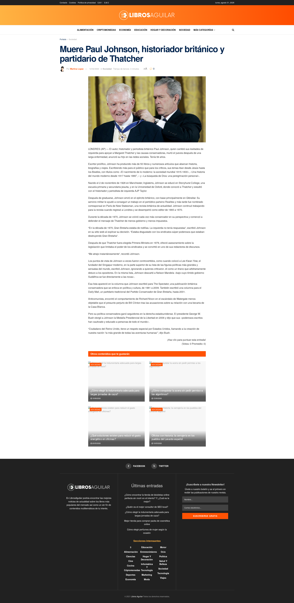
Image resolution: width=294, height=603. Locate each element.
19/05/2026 (157, 443)
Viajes (163, 577)
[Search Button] (233, 29)
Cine (130, 560)
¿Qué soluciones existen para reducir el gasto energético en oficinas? (115, 437)
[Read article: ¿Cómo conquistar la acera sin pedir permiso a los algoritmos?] (177, 381)
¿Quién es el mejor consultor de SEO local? (147, 506)
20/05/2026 (96, 443)
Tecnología (163, 573)
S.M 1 (100, 2)
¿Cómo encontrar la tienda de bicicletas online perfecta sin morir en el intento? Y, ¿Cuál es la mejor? (146, 498)
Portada (63, 39)
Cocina (130, 565)
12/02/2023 (94, 68)
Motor (163, 547)
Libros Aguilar (137, 596)
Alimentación (85, 29)
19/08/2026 (96, 398)
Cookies (72, 2)
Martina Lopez (77, 68)
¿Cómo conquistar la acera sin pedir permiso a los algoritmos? (177, 392)
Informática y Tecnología (147, 567)
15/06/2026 (157, 398)
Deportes (130, 574)
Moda (147, 579)
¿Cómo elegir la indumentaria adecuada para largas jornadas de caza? (114, 392)
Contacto (63, 2)
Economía (125, 29)
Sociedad (184, 29)
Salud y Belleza (163, 562)
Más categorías (203, 29)
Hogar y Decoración (163, 29)
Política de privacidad (87, 2)
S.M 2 (106, 2)
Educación (140, 29)
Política (163, 556)
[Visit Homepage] (147, 15)
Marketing (147, 574)
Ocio (163, 551)
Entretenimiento (148, 551)
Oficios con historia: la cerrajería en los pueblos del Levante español (173, 437)
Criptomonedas (106, 29)
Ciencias (130, 556)
